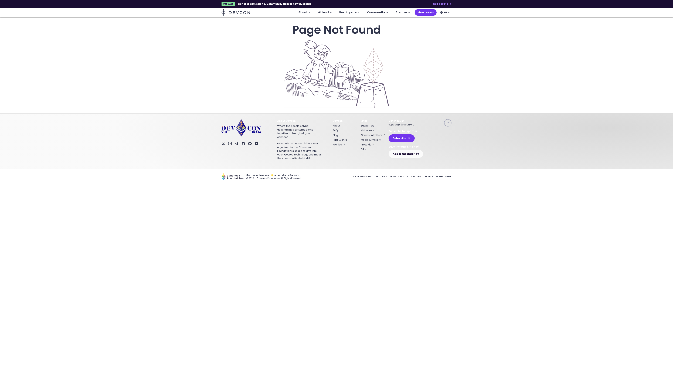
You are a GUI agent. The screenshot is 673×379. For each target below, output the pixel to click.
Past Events (340, 140)
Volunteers (367, 130)
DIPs (363, 149)
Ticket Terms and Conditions (369, 176)
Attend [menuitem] (323, 12)
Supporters (367, 125)
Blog (335, 135)
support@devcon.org (401, 124)
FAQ (335, 130)
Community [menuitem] (376, 12)
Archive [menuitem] (401, 12)
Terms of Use (443, 176)
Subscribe (399, 138)
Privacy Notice (399, 176)
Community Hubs (371, 135)
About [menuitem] (303, 12)
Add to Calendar (404, 154)
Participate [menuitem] (347, 12)
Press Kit (366, 144)
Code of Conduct (422, 176)
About (336, 125)
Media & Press (369, 140)
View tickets (425, 12)
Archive (337, 144)
